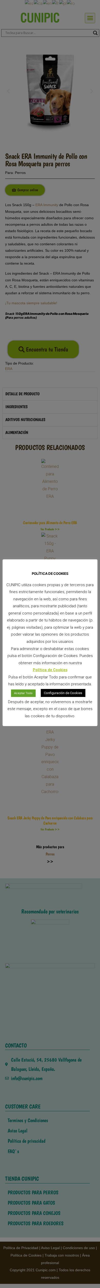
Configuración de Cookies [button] (63, 693)
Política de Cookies (50, 670)
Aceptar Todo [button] (23, 693)
